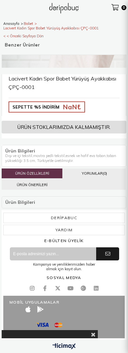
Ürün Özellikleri (32, 173)
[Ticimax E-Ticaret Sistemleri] (64, 346)
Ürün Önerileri (32, 185)
